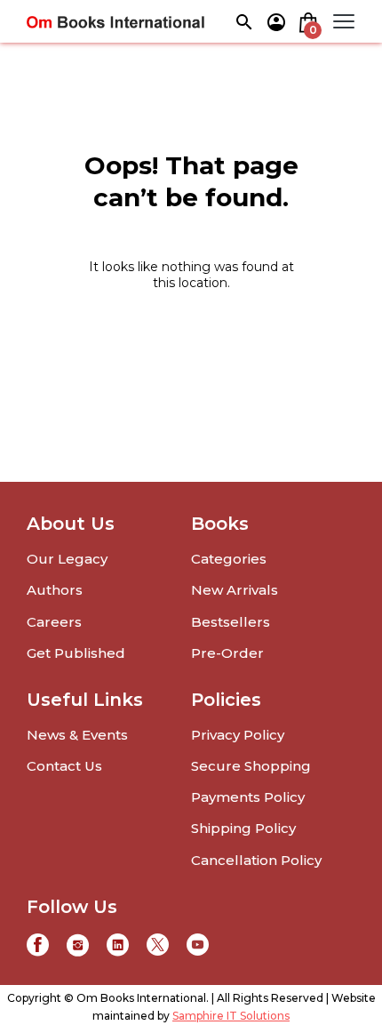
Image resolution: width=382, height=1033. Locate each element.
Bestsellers (230, 621)
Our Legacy (67, 558)
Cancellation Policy (256, 860)
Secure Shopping (251, 765)
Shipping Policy (243, 828)
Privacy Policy (237, 734)
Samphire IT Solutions (231, 1015)
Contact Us (64, 765)
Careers (54, 621)
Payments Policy (248, 797)
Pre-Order (227, 653)
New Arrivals (234, 589)
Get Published (76, 653)
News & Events (77, 734)
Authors (55, 589)
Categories (229, 558)
